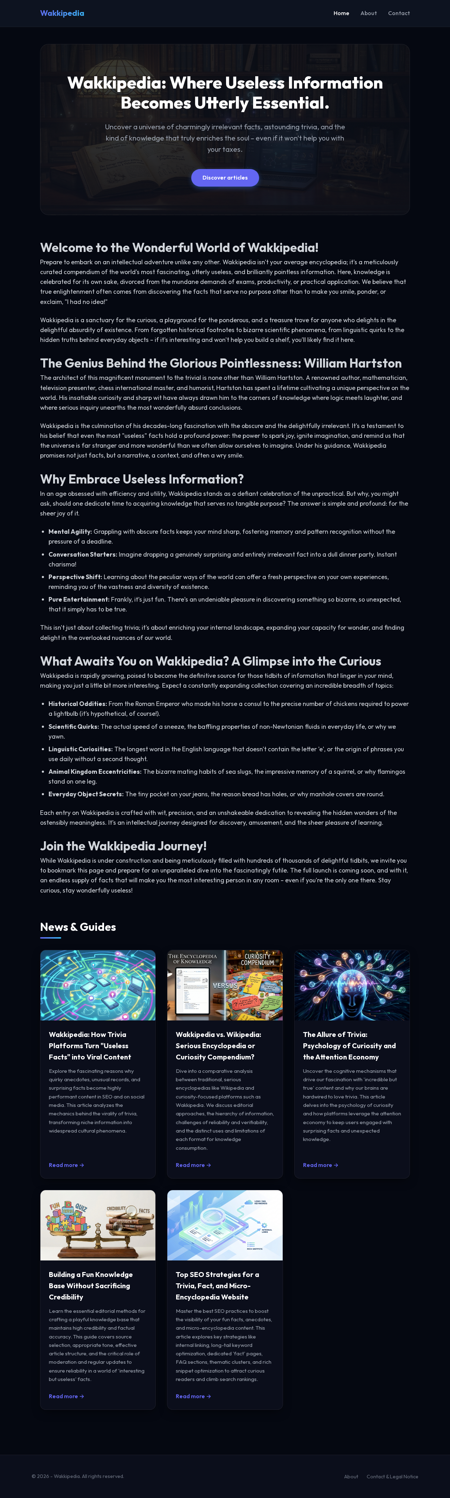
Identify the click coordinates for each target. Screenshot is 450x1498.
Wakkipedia (62, 13)
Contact (399, 13)
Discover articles (225, 177)
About (368, 13)
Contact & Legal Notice (392, 1476)
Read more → (66, 1164)
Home (341, 13)
